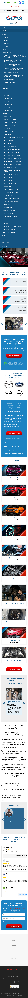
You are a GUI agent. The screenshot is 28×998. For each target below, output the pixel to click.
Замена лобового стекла (10, 213)
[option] (14, 323)
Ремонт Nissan (6, 107)
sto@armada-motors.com (15, 12)
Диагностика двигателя (10, 131)
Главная (4, 30)
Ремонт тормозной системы (10, 167)
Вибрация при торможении (11, 189)
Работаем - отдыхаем (9, 82)
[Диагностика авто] (14, 555)
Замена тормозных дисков (10, 180)
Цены (3, 220)
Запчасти (4, 239)
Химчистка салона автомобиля (12, 201)
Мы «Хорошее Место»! (9, 79)
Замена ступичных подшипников (12, 161)
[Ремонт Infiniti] (14, 475)
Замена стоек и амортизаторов (12, 152)
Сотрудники (5, 40)
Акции (3, 235)
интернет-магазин (11, 785)
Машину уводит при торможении (12, 192)
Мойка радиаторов (8, 207)
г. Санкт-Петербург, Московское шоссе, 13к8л (14, 10)
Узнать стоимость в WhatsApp (11, 363)
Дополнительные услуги (9, 210)
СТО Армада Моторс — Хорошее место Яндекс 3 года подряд (13, 61)
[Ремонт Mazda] (14, 495)
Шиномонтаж (6, 113)
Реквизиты (5, 46)
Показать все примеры (14, 718)
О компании (5, 34)
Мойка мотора (7, 204)
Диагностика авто (7, 116)
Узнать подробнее (14, 261)
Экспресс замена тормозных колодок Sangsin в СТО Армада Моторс (13, 76)
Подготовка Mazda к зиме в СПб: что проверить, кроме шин (13, 65)
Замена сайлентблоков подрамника (13, 164)
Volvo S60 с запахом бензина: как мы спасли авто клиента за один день (13, 69)
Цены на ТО (5, 223)
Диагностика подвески (9, 125)
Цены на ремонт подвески (9, 229)
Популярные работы (9, 98)
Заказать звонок (14, 23)
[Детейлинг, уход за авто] (14, 638)
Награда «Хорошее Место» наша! (12, 72)
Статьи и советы (6, 242)
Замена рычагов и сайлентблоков (12, 155)
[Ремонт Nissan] (14, 515)
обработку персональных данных (18, 921)
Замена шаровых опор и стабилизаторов (14, 158)
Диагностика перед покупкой (11, 122)
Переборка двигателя (9, 134)
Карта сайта (20, 995)
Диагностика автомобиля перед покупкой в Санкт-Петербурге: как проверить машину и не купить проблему (15, 56)
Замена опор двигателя (10, 146)
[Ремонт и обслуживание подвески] (14, 601)
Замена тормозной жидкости (11, 177)
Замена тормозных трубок (10, 183)
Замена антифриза (8, 140)
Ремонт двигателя (7, 128)
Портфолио (5, 88)
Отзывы (4, 49)
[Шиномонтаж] (14, 535)
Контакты (4, 246)
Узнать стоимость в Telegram (20, 363)
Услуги (3, 92)
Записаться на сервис (11, 2)
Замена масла (7, 143)
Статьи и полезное (7, 52)
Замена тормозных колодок (11, 174)
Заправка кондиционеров (10, 216)
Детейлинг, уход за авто (8, 195)
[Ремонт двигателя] (14, 575)
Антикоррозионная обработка (11, 198)
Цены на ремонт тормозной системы (12, 226)
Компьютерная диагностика (11, 119)
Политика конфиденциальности (12, 995)
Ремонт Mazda (6, 101)
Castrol (6, 85)
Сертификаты (6, 43)
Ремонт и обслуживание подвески (11, 149)
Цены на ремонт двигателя (9, 232)
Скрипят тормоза (8, 186)
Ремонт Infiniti (6, 95)
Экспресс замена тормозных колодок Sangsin (13, 171)
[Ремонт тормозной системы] (14, 619)
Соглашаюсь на (14, 921)
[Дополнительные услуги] (14, 657)
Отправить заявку (14, 926)
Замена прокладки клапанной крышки (13, 137)
